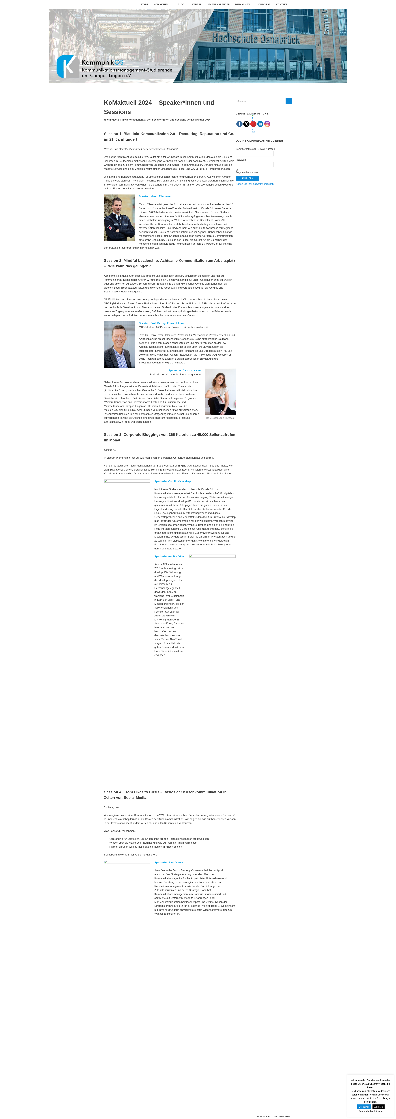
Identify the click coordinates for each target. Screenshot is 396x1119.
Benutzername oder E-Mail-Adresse (255, 149)
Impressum (263, 1116)
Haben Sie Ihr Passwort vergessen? (255, 184)
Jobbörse (263, 4)
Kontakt (281, 4)
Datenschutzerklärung (371, 1111)
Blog (181, 4)
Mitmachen (242, 4)
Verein (196, 4)
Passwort (241, 159)
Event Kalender (219, 4)
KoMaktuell (162, 4)
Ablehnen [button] (378, 1107)
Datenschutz (282, 1116)
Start (144, 4)
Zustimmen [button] (364, 1107)
